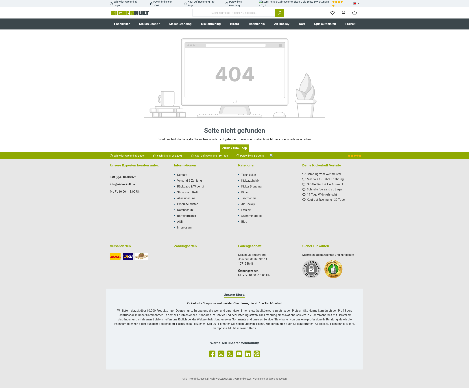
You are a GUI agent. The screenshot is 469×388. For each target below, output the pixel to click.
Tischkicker (248, 175)
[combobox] (233, 13)
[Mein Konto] (343, 13)
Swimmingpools (251, 216)
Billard (245, 192)
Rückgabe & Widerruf (190, 186)
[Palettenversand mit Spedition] (141, 256)
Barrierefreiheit (186, 216)
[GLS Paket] (128, 256)
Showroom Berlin (188, 192)
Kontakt (182, 175)
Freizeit (246, 210)
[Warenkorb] (354, 13)
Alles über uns (186, 198)
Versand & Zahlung (189, 180)
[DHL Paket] (115, 256)
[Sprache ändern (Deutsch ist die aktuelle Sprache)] (356, 4)
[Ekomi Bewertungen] (335, 271)
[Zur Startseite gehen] (130, 13)
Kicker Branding (251, 186)
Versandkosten (243, 378)
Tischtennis (248, 198)
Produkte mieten (187, 204)
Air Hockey (248, 204)
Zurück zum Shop (234, 148)
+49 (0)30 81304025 (123, 177)
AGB (180, 221)
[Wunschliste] (332, 13)
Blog (244, 221)
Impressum (184, 227)
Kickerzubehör (250, 180)
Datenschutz (185, 210)
